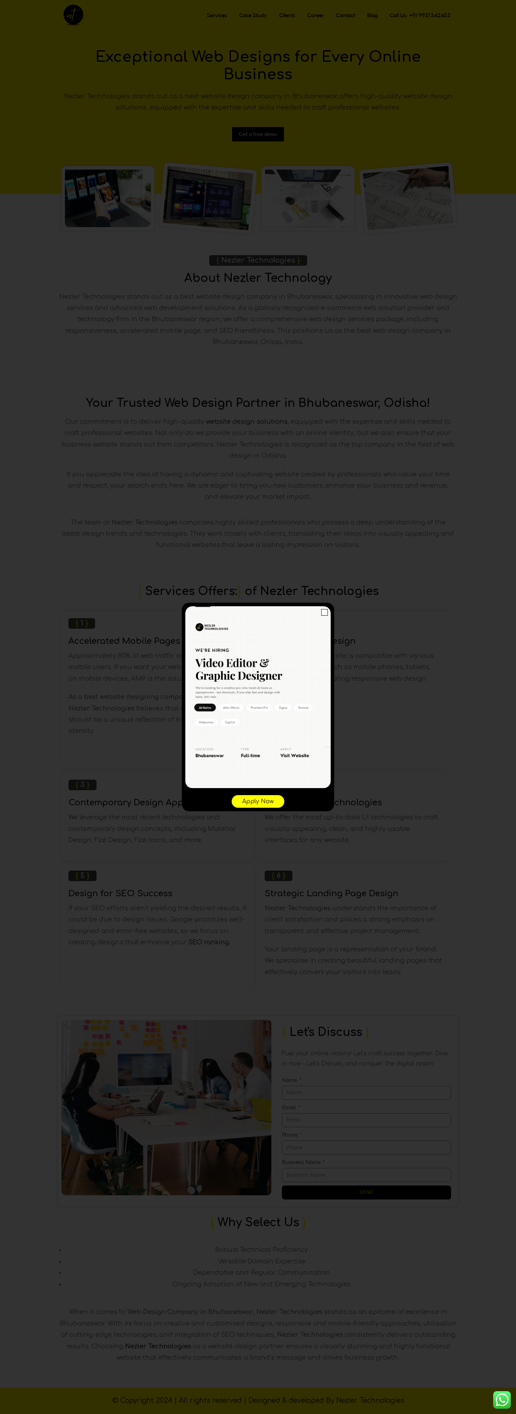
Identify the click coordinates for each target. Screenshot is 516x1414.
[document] (258, 707)
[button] (324, 612)
